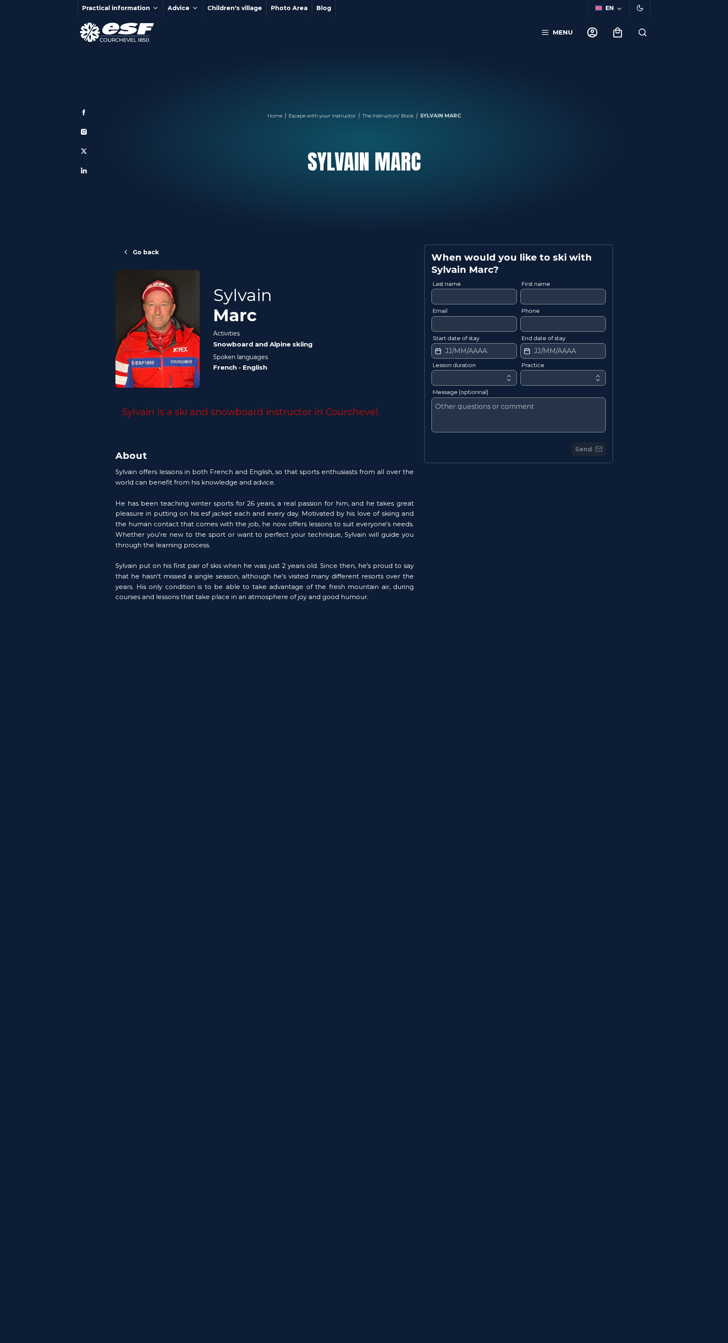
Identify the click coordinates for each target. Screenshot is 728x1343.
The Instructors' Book (388, 115)
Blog (323, 8)
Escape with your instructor (322, 115)
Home (275, 115)
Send (583, 449)
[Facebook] (84, 112)
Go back (146, 252)
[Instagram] (84, 131)
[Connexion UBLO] (8, 1337)
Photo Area (289, 8)
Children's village (234, 8)
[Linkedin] (84, 170)
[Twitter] (84, 151)
